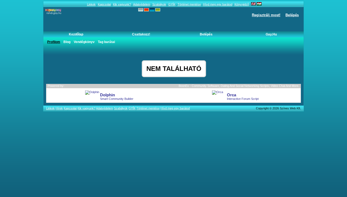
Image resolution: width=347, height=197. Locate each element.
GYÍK (171, 4)
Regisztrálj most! (266, 15)
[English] (253, 4)
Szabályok (159, 4)
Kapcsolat (104, 4)
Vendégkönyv (84, 42)
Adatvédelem (141, 4)
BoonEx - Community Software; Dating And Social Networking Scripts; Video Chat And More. (239, 85)
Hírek (59, 108)
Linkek (91, 4)
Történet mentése (189, 4)
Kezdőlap (76, 34)
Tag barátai (106, 42)
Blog (66, 42)
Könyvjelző (241, 4)
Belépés (292, 15)
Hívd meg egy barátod (217, 4)
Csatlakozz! (141, 34)
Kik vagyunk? (122, 4)
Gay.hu (271, 34)
